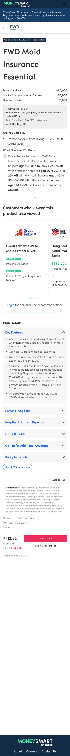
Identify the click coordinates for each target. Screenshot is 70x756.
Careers (31, 751)
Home (6, 518)
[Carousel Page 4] (39, 298)
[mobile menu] (64, 4)
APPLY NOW (45, 538)
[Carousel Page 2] (33, 298)
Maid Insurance (25, 518)
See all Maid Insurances (17, 466)
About (18, 751)
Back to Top (58, 480)
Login (10, 305)
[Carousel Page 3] (36, 298)
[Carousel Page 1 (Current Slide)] (30, 298)
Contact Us (49, 751)
